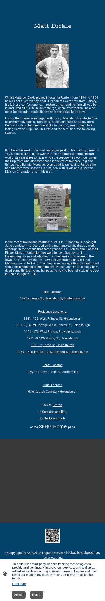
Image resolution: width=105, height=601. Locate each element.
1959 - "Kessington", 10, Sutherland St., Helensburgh (52, 352)
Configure (19, 584)
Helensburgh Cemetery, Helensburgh (52, 391)
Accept (18, 595)
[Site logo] (52, 536)
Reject (36, 595)
